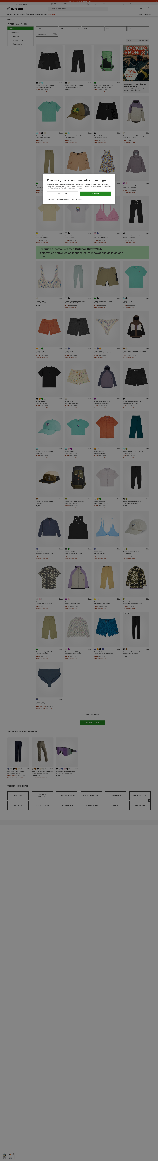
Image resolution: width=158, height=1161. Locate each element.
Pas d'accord (62, 194)
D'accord (95, 194)
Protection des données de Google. (71, 188)
